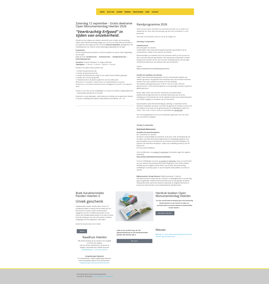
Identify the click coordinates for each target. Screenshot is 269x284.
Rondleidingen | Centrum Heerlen (94, 250)
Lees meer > (102, 219)
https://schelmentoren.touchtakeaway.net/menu (153, 69)
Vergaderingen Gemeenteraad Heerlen (94, 263)
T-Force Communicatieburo (102, 276)
